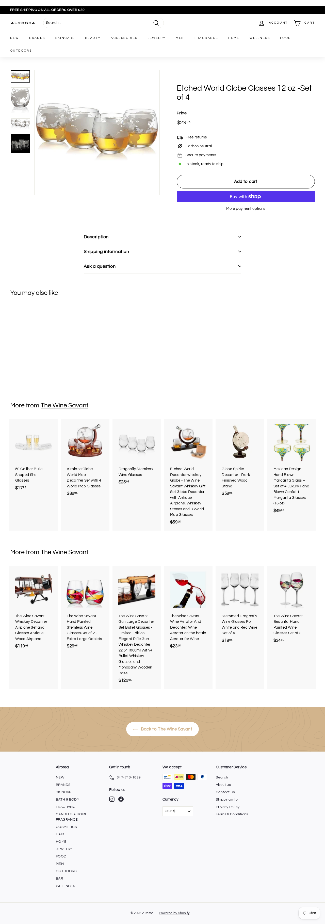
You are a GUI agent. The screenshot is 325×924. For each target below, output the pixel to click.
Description (96, 236)
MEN (180, 38)
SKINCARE (65, 38)
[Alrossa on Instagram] (112, 799)
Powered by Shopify (174, 913)
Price (182, 113)
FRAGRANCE (206, 38)
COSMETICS (66, 827)
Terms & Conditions (232, 814)
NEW (14, 38)
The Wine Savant (64, 405)
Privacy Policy (227, 807)
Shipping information (106, 251)
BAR (59, 878)
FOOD (285, 38)
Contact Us (225, 792)
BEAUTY (93, 38)
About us (223, 785)
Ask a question (100, 266)
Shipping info (227, 799)
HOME (233, 38)
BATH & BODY (67, 799)
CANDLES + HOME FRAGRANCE (71, 817)
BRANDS (37, 38)
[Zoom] (97, 132)
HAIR (60, 834)
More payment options (245, 209)
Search (222, 777)
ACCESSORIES (124, 38)
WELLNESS (260, 38)
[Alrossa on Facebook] (121, 799)
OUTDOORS (21, 50)
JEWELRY (157, 38)
